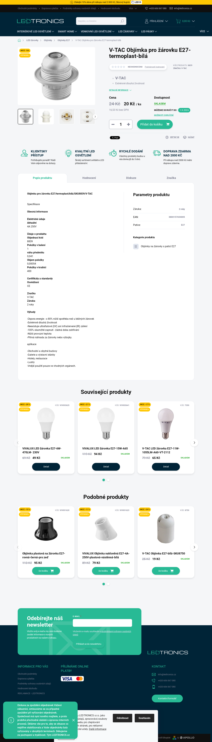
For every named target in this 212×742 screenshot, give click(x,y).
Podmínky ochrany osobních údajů (79, 8)
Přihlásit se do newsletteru (88, 644)
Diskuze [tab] (131, 177)
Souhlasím (144, 718)
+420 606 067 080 (167, 680)
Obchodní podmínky (27, 8)
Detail (46, 466)
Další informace (97, 729)
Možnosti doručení (164, 115)
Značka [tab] (171, 177)
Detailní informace (118, 90)
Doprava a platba (50, 8)
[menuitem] (36, 31)
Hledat (122, 21)
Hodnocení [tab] (89, 177)
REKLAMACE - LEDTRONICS (31, 693)
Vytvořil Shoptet (162, 737)
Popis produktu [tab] (42, 177)
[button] (103, 480)
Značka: (180, 68)
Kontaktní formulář (167, 698)
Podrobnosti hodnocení (155, 67)
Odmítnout (122, 718)
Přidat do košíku (151, 124)
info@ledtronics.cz (167, 674)
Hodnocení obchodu (110, 8)
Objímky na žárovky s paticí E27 (158, 246)
